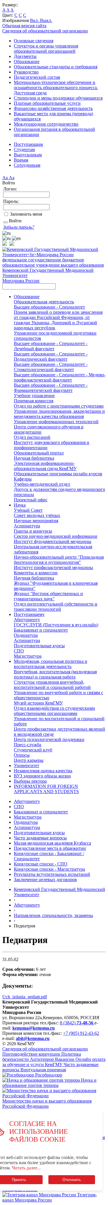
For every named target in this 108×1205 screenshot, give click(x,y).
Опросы (22, 755)
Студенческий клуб (33, 749)
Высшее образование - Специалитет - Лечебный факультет (51, 346)
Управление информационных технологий (56, 421)
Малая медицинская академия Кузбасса (52, 843)
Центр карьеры (28, 760)
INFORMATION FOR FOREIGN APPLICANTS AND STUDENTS (46, 789)
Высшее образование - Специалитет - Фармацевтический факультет (51, 388)
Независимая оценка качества (43, 770)
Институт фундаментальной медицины (52, 541)
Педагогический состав (37, 77)
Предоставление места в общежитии (50, 848)
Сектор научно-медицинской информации (55, 536)
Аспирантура (27, 525)
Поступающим (28, 144)
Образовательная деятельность (44, 301)
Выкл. (46, 20)
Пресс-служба (27, 744)
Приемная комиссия (33, 400)
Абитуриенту (27, 619)
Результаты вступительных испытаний (52, 874)
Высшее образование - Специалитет (49, 307)
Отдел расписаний (32, 437)
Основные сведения (33, 40)
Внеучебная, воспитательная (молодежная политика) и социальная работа (55, 674)
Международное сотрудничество (46, 124)
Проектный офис (31, 499)
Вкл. (35, 20)
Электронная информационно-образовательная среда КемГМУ (45, 466)
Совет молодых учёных (37, 515)
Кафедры (23, 478)
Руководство (26, 71)
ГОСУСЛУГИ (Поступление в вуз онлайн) (56, 624)
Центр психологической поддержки (49, 739)
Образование (26, 61)
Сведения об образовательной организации (45, 30)
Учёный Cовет (28, 510)
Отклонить (71, 1180)
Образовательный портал (39, 452)
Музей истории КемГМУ (38, 702)
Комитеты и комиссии (36, 572)
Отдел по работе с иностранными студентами (59, 405)
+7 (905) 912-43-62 (81, 1033)
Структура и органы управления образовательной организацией (46, 48)
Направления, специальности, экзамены (53, 915)
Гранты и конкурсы (33, 531)
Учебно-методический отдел (42, 484)
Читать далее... (26, 1167)
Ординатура (26, 635)
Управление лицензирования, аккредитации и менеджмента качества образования (59, 414)
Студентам (24, 149)
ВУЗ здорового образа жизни (42, 775)
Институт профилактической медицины (53, 567)
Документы (25, 56)
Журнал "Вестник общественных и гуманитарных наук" (48, 596)
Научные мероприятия (36, 520)
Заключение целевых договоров (45, 879)
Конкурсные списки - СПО (40, 863)
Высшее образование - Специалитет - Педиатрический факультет (51, 356)
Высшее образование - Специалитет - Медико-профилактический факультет (59, 377)
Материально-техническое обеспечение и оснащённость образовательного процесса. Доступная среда (56, 87)
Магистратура (27, 656)
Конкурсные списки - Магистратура (49, 869)
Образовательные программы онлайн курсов (58, 473)
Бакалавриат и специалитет (41, 630)
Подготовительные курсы (39, 645)
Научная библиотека (34, 458)
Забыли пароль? (18, 227)
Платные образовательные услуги (47, 103)
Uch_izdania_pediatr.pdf (24, 996)
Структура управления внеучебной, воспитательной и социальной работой (52, 685)
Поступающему (29, 614)
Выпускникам (28, 154)
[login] (5, 222)
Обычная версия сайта (24, 25)
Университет (26, 765)
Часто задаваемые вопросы (40, 837)
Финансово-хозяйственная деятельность (53, 108)
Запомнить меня (26, 214)
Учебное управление (34, 395)
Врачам (21, 159)
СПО (19, 650)
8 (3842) (76, 1022)
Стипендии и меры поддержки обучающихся (58, 98)
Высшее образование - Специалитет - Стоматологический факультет (51, 367)
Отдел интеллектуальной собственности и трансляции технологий (55, 606)
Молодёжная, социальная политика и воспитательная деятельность (50, 664)
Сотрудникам (27, 165)
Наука (20, 504)
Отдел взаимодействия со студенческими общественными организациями (54, 711)
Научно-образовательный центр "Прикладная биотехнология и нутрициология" (59, 560)
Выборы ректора (30, 781)
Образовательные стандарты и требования (55, 66)
